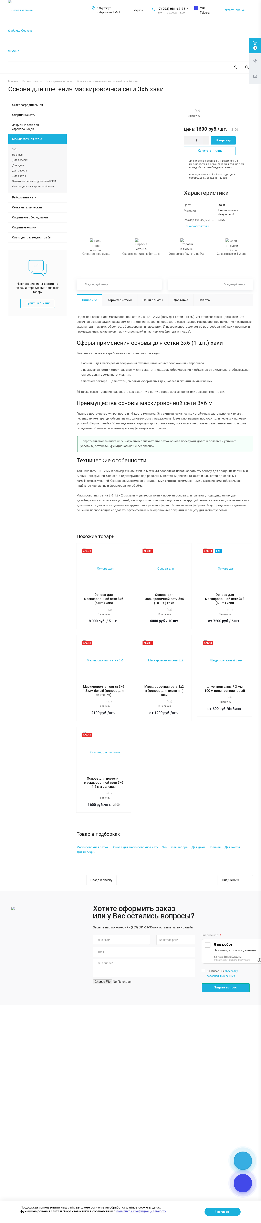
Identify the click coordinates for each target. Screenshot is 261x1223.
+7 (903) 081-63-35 (171, 9)
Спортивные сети (23, 115)
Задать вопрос (225, 987)
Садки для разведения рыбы (31, 237)
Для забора (19, 170)
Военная (17, 154)
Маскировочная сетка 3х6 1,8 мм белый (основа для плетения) (103, 691)
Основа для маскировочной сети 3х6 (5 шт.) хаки (103, 599)
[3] (189, 110)
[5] (193, 110)
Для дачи (18, 165)
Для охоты (19, 175)
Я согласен (222, 1211)
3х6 (14, 149)
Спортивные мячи (24, 227)
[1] (185, 110)
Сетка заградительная (27, 105)
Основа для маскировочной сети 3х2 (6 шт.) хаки (224, 599)
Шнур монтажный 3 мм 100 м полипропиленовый (225, 689)
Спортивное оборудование (30, 217)
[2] (187, 110)
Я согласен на (222, 973)
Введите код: (211, 935)
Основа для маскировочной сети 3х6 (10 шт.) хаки (164, 599)
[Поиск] (247, 67)
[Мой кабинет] (235, 67)
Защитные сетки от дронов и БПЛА (34, 181)
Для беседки (20, 159)
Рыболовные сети (24, 197)
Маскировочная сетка (27, 139)
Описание (89, 300)
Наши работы (153, 300)
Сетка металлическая (27, 207)
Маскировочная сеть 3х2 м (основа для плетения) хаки (164, 691)
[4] (191, 110)
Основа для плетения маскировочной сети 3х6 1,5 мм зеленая (103, 783)
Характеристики (119, 300)
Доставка (181, 300)
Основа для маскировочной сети (33, 186)
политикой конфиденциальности (141, 1211)
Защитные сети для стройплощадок (25, 127)
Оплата (204, 300)
